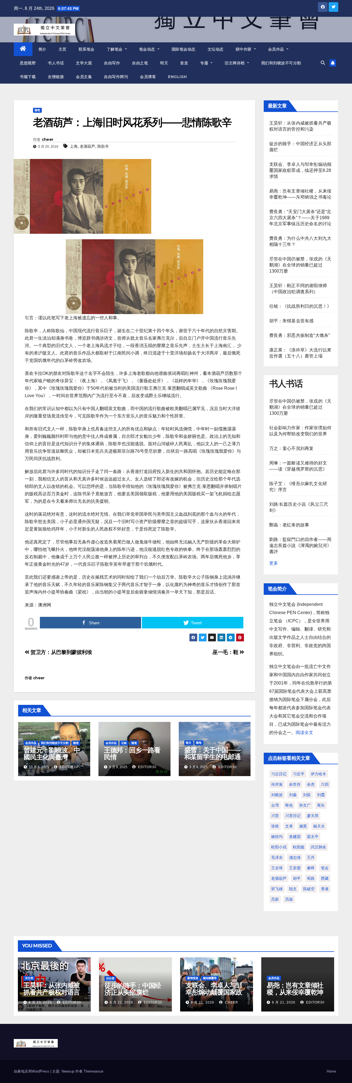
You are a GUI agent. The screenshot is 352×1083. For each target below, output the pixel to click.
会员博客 (148, 76)
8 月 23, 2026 (40, 1002)
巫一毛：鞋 (226, 652)
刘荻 (307, 795)
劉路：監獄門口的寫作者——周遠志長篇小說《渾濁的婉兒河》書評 (300, 545)
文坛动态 (216, 49)
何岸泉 (277, 784)
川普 (275, 815)
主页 (63, 49)
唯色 (289, 805)
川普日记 (293, 815)
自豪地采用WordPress (32, 1071)
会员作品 (276, 49)
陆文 (293, 889)
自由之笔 (140, 63)
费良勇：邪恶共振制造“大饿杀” (299, 335)
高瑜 (289, 899)
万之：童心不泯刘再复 (291, 448)
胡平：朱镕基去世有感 (291, 320)
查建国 (295, 836)
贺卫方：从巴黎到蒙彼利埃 (60, 652)
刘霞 (321, 795)
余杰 (311, 784)
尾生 (321, 805)
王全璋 (277, 868)
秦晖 (311, 868)
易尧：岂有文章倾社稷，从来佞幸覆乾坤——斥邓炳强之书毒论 (295, 995)
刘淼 (293, 795)
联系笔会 (87, 49)
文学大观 (84, 63)
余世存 (295, 784)
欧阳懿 (298, 847)
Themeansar (93, 1071)
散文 (188, 742)
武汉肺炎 (318, 847)
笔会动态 (147, 49)
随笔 (37, 110)
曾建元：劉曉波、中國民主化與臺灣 (52, 753)
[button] (323, 63)
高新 (275, 899)
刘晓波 (277, 795)
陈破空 (309, 889)
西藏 (325, 878)
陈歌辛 (103, 146)
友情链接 (56, 76)
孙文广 (305, 805)
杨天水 (319, 826)
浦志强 (295, 857)
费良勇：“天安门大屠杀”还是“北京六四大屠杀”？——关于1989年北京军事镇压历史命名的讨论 (300, 217)
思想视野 (28, 63)
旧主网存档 (235, 63)
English (177, 76)
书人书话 (56, 63)
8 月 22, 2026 (121, 1002)
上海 (74, 146)
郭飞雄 (277, 889)
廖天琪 (312, 815)
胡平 (297, 878)
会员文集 (84, 76)
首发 (184, 63)
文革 (289, 826)
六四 (325, 784)
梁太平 (312, 836)
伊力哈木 (318, 774)
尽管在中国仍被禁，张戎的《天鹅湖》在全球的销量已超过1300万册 (300, 265)
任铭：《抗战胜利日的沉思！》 (300, 306)
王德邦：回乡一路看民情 (132, 753)
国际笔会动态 (184, 49)
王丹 (311, 857)
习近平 (298, 774)
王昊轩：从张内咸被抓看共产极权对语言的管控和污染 (51, 992)
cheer (47, 139)
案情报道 (192, 978)
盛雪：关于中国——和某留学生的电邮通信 (212, 757)
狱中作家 (244, 49)
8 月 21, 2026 (202, 1002)
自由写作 (112, 63)
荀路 (311, 878)
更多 (273, 563)
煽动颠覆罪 (210, 978)
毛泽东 (277, 857)
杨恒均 (277, 836)
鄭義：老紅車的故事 (289, 525)
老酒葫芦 (87, 146)
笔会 (325, 868)
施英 (303, 826)
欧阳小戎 (279, 847)
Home (331, 1071)
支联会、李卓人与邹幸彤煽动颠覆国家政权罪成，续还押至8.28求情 (300, 170)
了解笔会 (115, 49)
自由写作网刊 (116, 76)
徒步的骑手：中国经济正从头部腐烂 (133, 989)
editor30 (68, 767)
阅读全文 (304, 732)
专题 (205, 63)
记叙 (124, 742)
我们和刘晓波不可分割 (281, 63)
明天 (164, 63)
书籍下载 (28, 76)
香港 (325, 889)
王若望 (295, 868)
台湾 (275, 805)
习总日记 (279, 774)
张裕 (275, 826)
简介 (42, 49)
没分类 (29, 978)
